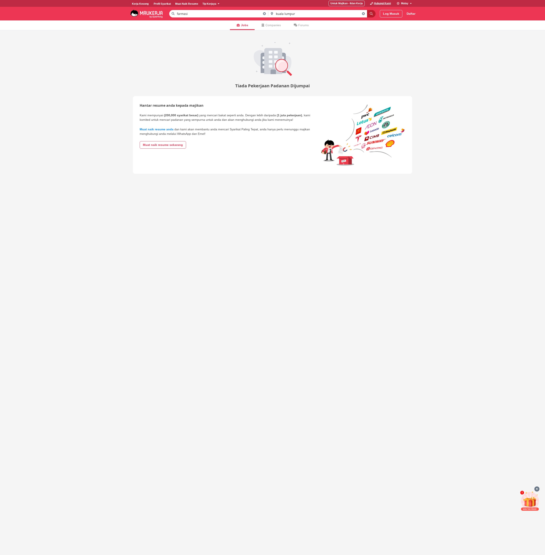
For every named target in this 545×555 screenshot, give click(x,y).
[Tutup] (536, 489)
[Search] (371, 13)
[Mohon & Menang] (530, 500)
